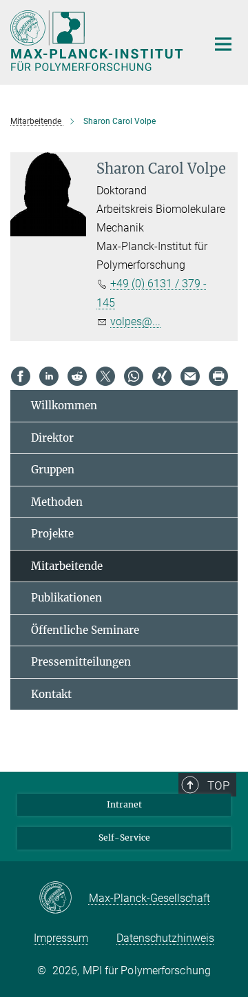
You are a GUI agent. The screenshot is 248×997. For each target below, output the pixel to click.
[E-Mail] (190, 376)
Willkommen (64, 405)
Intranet (124, 804)
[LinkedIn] (49, 376)
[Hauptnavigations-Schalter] (223, 44)
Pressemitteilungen (81, 661)
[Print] (218, 376)
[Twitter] (105, 376)
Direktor (52, 437)
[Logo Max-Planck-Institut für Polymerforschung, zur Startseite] (98, 40)
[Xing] (162, 376)
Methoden (57, 501)
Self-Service (124, 837)
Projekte (52, 533)
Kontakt (51, 694)
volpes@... (135, 321)
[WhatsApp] (133, 376)
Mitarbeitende (67, 566)
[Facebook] (20, 376)
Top (218, 785)
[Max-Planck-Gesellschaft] (64, 898)
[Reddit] (77, 376)
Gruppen (52, 469)
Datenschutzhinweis (165, 938)
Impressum (61, 938)
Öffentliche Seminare (85, 630)
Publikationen (66, 597)
